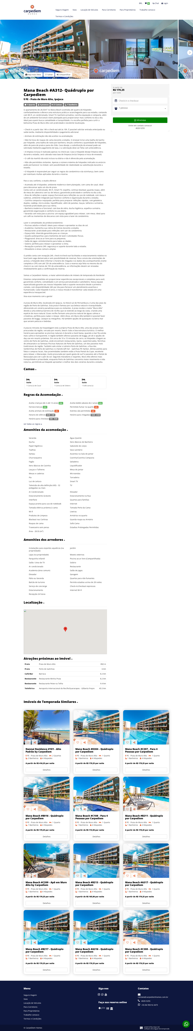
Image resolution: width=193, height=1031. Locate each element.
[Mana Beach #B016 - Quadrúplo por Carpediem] (47, 794)
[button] (189, 52)
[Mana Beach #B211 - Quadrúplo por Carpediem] (146, 794)
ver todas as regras (32, 424)
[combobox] (143, 109)
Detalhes (47, 770)
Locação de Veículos (89, 10)
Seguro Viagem (62, 10)
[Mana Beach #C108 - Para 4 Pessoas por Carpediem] (96, 794)
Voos (75, 10)
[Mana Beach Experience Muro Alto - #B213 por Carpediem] (96, 860)
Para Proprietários (128, 10)
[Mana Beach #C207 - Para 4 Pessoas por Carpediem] (146, 727)
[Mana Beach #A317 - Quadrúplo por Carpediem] (146, 860)
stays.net (156, 1027)
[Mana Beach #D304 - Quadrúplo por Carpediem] (96, 727)
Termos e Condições (64, 16)
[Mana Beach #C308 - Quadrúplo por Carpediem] (146, 927)
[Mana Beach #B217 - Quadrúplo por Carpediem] (47, 927)
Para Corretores (109, 10)
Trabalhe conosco (147, 10)
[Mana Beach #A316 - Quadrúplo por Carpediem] (96, 927)
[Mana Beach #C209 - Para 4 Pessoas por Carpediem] (47, 860)
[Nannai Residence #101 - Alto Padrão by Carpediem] (47, 727)
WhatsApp (141, 120)
